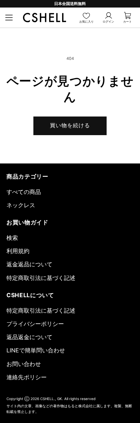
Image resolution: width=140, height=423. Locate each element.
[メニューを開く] (9, 17)
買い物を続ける (70, 125)
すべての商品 (23, 191)
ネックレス (20, 205)
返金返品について (29, 264)
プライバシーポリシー (35, 323)
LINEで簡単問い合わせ (35, 350)
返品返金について (29, 337)
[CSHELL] (44, 17)
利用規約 (17, 251)
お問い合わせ (23, 363)
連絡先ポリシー (26, 377)
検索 (12, 237)
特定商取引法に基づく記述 (40, 277)
